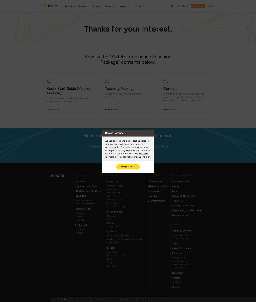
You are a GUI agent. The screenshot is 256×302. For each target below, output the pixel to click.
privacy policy (143, 156)
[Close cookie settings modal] (150, 133)
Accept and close (128, 167)
